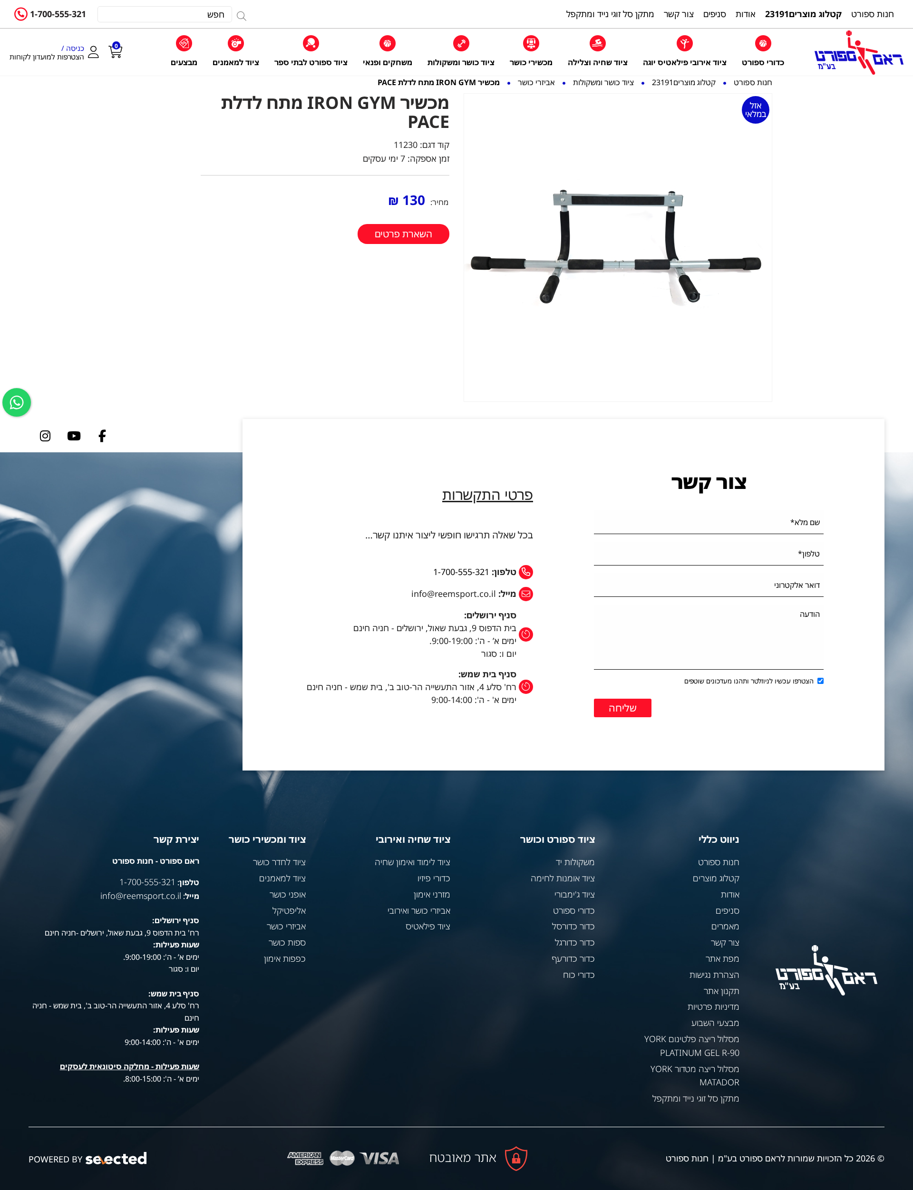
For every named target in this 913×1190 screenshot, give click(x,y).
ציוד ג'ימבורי (574, 894)
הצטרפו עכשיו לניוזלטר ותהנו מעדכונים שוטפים (749, 680)
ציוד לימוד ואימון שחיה (412, 862)
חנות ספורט (718, 862)
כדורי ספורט (574, 910)
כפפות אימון (285, 958)
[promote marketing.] (117, 1158)
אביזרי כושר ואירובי (419, 910)
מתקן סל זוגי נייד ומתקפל (695, 1098)
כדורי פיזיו (434, 878)
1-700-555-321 (58, 14)
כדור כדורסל (573, 926)
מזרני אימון (432, 894)
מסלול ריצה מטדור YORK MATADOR (695, 1075)
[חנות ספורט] (859, 52)
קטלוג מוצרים (716, 878)
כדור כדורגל (575, 942)
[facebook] (102, 436)
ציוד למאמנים (282, 878)
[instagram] (45, 436)
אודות (730, 894)
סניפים (727, 910)
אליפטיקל (289, 910)
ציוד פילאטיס (428, 926)
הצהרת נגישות (714, 974)
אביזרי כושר (286, 926)
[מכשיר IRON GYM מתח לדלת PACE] (618, 247)
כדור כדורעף (573, 958)
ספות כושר (287, 942)
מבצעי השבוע (715, 1022)
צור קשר (725, 942)
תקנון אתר (721, 990)
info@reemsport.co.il (140, 895)
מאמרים (725, 926)
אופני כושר (288, 894)
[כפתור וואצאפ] (16, 402)
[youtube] (74, 436)
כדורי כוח (579, 974)
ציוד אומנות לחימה (563, 878)
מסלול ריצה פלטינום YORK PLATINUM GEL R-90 (691, 1045)
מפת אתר (722, 958)
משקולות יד (575, 862)
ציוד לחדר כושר (279, 862)
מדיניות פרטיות (713, 1006)
